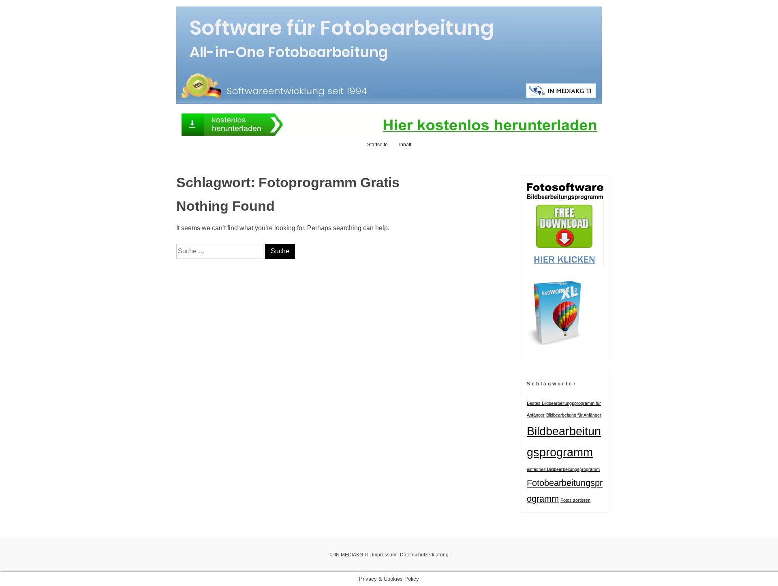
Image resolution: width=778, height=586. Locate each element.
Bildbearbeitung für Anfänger (573, 415)
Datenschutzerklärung (424, 555)
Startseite (377, 145)
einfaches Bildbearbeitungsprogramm (563, 469)
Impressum (384, 555)
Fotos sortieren (575, 500)
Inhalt (405, 145)
